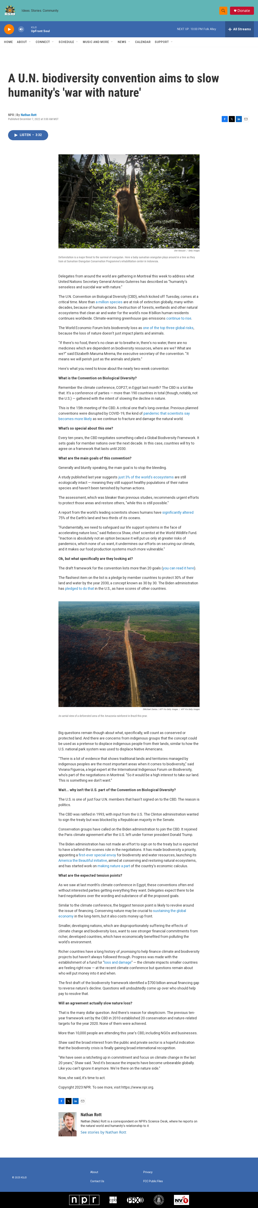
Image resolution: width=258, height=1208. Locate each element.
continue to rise (178, 318)
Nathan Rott (28, 115)
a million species (109, 302)
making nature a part (114, 866)
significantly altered (178, 512)
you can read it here (178, 568)
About (22, 42)
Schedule (66, 42)
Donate (243, 10)
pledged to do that (79, 588)
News (122, 42)
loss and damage (117, 962)
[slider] (27, 29)
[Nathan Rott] (67, 1124)
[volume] (21, 29)
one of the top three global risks (168, 328)
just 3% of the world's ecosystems (146, 477)
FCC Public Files (153, 1181)
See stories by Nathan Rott (103, 1132)
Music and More (96, 42)
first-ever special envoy (97, 855)
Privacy (148, 1172)
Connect (43, 42)
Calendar (143, 42)
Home (8, 42)
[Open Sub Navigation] (30, 42)
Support (162, 42)
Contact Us (97, 1181)
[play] (9, 29)
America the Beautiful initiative (82, 860)
